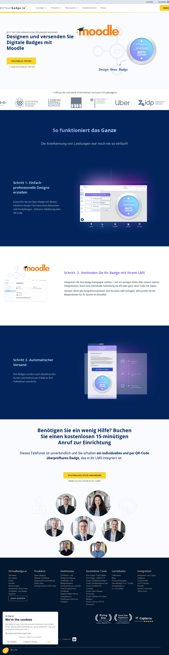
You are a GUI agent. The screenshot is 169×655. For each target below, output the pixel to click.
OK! (49, 642)
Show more (142, 591)
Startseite (12, 575)
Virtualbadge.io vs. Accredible (118, 587)
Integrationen (66, 596)
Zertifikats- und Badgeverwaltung (67, 576)
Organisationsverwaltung (44, 581)
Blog (114, 578)
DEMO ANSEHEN (18, 598)
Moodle (140, 586)
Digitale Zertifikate (41, 578)
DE (11, 650)
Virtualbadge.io (17, 571)
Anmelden (12, 578)
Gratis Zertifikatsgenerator (97, 583)
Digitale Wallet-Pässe (69, 594)
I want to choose (30, 642)
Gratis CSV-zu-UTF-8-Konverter (95, 603)
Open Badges (40, 575)
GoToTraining (143, 583)
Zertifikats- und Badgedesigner (66, 582)
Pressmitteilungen (119, 581)
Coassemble (142, 581)
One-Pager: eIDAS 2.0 (95, 578)
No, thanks (11, 642)
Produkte (39, 571)
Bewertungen (14, 586)
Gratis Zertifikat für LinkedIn (94, 587)
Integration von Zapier (146, 575)
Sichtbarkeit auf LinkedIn (70, 586)
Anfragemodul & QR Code (45, 586)
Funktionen (67, 571)
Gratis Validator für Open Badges (96, 597)
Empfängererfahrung (69, 599)
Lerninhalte (119, 571)
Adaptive (141, 578)
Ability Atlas (39, 583)
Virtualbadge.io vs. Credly (122, 583)
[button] (40, 8)
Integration (144, 571)
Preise (103, 8)
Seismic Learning (144, 588)
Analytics (64, 602)
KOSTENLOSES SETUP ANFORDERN (84, 475)
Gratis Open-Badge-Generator (94, 592)
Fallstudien (116, 575)
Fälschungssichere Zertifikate (68, 589)
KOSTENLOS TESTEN (21, 61)
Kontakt (149, 2)
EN (16, 650)
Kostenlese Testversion (18, 588)
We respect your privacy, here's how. (18, 633)
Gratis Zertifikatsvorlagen (96, 581)
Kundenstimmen (89, 8)
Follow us (67, 639)
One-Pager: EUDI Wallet (96, 575)
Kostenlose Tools (96, 571)
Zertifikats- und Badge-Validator (18, 592)
